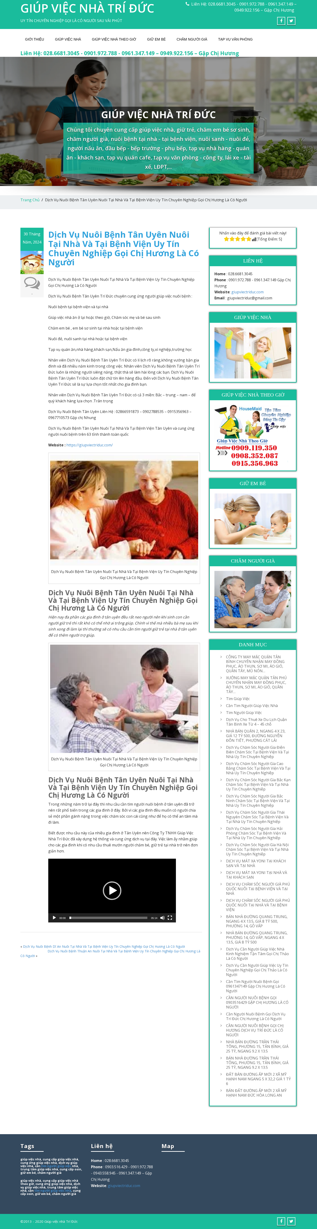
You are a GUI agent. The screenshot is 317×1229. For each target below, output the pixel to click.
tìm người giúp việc (56, 1166)
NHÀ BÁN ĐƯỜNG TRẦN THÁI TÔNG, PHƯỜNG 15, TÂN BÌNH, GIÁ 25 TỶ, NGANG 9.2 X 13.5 (257, 1046)
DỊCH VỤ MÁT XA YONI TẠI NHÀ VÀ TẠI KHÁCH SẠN (256, 875)
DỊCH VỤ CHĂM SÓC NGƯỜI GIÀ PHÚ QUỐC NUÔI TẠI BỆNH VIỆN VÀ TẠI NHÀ (258, 889)
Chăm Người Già (192, 39)
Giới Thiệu (34, 39)
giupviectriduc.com (247, 291)
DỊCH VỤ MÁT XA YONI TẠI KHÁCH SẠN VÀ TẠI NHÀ (256, 863)
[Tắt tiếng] (162, 917)
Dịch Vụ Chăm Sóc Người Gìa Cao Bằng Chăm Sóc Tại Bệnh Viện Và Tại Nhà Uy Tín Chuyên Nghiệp (258, 768)
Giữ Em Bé (156, 39)
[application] (112, 890)
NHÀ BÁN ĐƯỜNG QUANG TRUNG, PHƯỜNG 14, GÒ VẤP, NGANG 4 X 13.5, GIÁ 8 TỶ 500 (257, 937)
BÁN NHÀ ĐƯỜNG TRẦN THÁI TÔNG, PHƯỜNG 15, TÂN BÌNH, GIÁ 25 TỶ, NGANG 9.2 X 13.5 (257, 1063)
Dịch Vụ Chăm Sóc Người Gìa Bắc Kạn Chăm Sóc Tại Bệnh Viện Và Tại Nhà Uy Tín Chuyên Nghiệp (258, 784)
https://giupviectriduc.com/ (89, 445)
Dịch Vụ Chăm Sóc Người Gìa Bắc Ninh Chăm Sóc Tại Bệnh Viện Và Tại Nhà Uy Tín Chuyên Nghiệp (258, 801)
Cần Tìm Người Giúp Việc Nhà (252, 705)
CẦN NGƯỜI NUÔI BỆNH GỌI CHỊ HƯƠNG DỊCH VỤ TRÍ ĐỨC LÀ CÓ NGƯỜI (255, 1030)
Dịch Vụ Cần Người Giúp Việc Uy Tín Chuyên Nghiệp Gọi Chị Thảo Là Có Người (257, 970)
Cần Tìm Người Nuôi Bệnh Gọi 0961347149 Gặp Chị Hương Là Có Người (255, 986)
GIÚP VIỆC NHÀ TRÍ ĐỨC (87, 8)
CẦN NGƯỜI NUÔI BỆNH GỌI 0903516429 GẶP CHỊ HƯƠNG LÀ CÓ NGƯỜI (257, 1002)
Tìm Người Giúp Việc (244, 712)
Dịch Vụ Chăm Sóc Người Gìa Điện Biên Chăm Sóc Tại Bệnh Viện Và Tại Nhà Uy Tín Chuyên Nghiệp (257, 752)
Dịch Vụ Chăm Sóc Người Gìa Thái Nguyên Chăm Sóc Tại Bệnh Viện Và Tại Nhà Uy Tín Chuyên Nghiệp (257, 817)
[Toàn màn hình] (170, 917)
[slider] (108, 918)
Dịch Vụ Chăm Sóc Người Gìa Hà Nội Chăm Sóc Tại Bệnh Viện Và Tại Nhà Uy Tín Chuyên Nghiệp (257, 849)
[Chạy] (54, 917)
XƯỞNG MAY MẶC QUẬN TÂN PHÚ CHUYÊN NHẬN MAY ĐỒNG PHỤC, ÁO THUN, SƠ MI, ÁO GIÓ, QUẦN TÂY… (256, 684)
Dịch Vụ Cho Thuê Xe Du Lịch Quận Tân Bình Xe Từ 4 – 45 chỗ (256, 722)
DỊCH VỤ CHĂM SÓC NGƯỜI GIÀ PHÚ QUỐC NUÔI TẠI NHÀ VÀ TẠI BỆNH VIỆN (258, 905)
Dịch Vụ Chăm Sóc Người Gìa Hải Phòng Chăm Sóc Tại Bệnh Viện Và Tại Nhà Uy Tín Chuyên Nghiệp (256, 833)
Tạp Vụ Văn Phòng (235, 39)
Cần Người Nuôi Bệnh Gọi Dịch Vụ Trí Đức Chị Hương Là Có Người (255, 1016)
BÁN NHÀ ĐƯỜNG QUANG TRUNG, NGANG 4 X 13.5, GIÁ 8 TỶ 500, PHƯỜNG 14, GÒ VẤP (257, 921)
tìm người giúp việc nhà (52, 1190)
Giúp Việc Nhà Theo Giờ (114, 39)
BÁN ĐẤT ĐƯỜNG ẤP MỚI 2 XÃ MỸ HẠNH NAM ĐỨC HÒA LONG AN (256, 1093)
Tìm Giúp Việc (238, 698)
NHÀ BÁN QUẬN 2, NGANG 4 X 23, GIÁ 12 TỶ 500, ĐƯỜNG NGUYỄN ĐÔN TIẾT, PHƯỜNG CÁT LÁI (255, 736)
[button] (112, 890)
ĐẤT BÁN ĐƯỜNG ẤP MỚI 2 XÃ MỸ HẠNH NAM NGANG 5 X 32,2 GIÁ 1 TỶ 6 (258, 1079)
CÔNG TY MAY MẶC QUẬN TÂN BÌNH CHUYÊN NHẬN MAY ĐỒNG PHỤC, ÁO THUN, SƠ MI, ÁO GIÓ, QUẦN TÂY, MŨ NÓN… (255, 664)
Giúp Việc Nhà (68, 39)
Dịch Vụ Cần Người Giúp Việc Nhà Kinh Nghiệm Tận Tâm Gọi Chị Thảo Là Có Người (257, 954)
